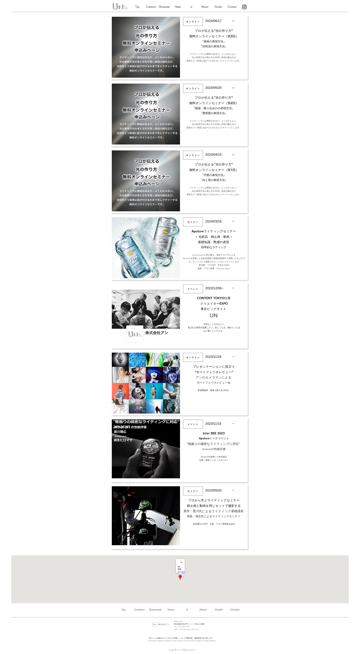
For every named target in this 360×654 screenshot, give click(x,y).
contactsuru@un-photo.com (189, 629)
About (204, 7)
